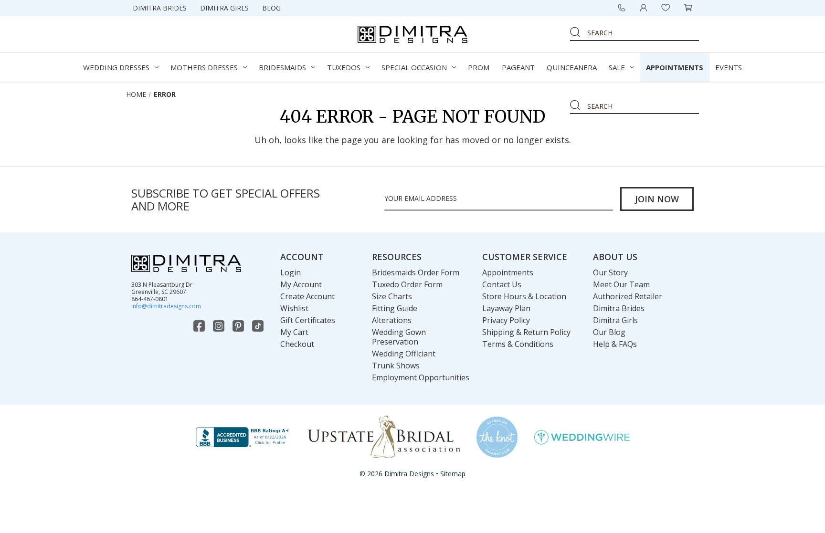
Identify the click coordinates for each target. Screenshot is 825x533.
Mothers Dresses (204, 67)
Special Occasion (414, 67)
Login (290, 272)
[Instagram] (219, 326)
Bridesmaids (282, 67)
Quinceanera (572, 67)
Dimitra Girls (224, 7)
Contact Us (501, 284)
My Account (301, 284)
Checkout (297, 344)
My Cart (294, 332)
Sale (617, 67)
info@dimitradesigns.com (166, 306)
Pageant (518, 67)
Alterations (392, 320)
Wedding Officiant (403, 353)
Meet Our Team (621, 284)
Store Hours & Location (524, 296)
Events (728, 67)
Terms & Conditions (517, 344)
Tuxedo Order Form (407, 284)
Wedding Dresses (116, 67)
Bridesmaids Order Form (415, 272)
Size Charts (392, 296)
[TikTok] (258, 326)
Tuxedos (343, 67)
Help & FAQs (615, 344)
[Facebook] (200, 326)
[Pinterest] (239, 326)
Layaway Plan (506, 308)
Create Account (307, 296)
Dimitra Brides (160, 7)
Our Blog (609, 332)
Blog (271, 7)
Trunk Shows (396, 365)
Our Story (610, 272)
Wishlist (294, 308)
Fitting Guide (394, 308)
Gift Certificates (307, 320)
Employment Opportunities (420, 377)
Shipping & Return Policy (526, 332)
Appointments (674, 67)
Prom (478, 67)
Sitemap (452, 473)
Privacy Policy (506, 320)
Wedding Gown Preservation (399, 337)
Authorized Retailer (627, 296)
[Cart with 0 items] (688, 7)
